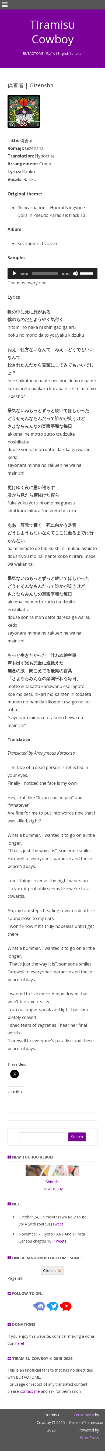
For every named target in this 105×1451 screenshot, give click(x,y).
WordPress (89, 1437)
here (19, 1343)
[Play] (14, 273)
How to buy (53, 1188)
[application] (52, 273)
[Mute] (75, 273)
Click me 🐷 (52, 1270)
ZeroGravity (84, 1414)
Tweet (57, 1224)
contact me (30, 1391)
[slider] (87, 273)
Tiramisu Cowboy (52, 31)
